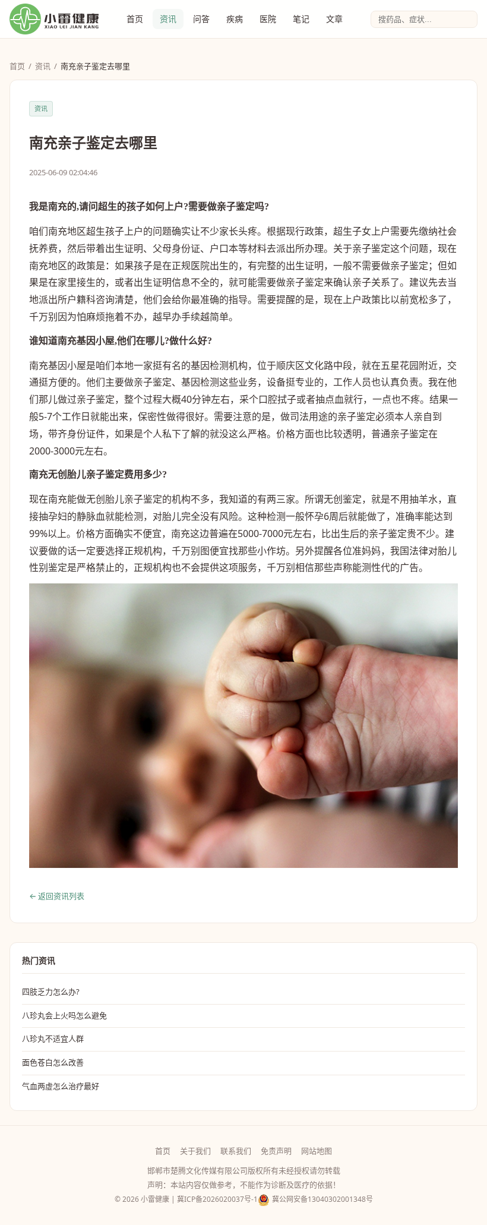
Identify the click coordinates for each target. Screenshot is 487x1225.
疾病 (234, 18)
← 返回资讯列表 (56, 896)
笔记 (301, 18)
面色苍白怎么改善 (53, 1062)
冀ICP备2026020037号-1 (217, 1199)
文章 (334, 18)
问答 (201, 18)
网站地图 (316, 1150)
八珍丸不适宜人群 (53, 1038)
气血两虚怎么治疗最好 (60, 1086)
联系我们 (235, 1150)
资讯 (168, 18)
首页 (135, 18)
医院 (268, 18)
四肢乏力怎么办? (51, 991)
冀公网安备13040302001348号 (322, 1199)
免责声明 (276, 1150)
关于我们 (195, 1150)
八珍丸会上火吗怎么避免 (64, 1015)
